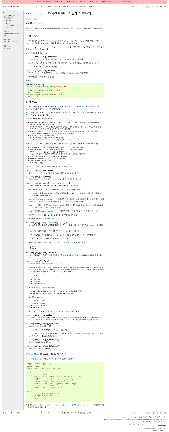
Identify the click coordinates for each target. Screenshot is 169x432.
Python (6, 6)
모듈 (161, 6)
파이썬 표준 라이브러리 (69, 6)
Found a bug (162, 428)
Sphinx (161, 430)
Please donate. (162, 425)
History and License (150, 421)
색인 (165, 6)
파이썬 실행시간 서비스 (85, 6)
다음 (157, 6)
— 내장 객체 (11, 41)
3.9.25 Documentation (53, 6)
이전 (153, 6)
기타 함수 (8, 23)
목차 (4, 13)
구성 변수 (8, 18)
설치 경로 (8, 21)
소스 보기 (6, 50)
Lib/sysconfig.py (39, 23)
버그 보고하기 (8, 48)
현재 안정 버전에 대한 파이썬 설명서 (121, 2)
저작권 (142, 416)
